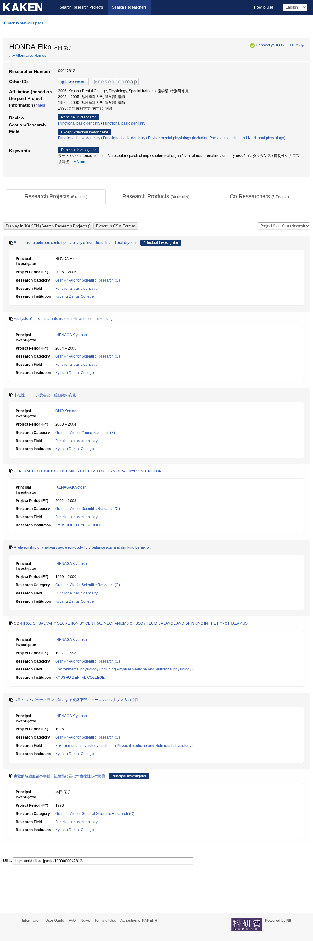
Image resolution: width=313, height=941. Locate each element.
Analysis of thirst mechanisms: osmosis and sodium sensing (63, 319)
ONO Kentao (65, 411)
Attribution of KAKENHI (139, 920)
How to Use (263, 7)
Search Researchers (129, 7)
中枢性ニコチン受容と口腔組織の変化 (45, 395)
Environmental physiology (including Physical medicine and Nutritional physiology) (216, 138)
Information (31, 920)
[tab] (56, 196)
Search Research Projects (81, 7)
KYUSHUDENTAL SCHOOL (78, 525)
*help (300, 45)
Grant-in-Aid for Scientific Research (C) (87, 280)
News (85, 920)
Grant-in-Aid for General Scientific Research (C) (94, 814)
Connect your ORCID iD (276, 45)
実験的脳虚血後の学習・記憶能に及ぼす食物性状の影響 (59, 776)
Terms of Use (105, 920)
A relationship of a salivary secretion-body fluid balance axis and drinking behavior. (82, 547)
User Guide (54, 920)
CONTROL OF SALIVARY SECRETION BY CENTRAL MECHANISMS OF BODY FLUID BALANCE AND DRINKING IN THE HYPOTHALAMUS (131, 623)
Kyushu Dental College (74, 296)
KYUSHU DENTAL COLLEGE (80, 677)
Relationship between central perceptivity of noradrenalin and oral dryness (75, 243)
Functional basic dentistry (79, 123)
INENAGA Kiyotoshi (71, 335)
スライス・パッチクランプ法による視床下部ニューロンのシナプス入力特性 (76, 700)
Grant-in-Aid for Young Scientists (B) (85, 433)
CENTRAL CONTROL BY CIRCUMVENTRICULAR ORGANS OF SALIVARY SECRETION (88, 471)
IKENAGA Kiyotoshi (71, 487)
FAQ (72, 920)
